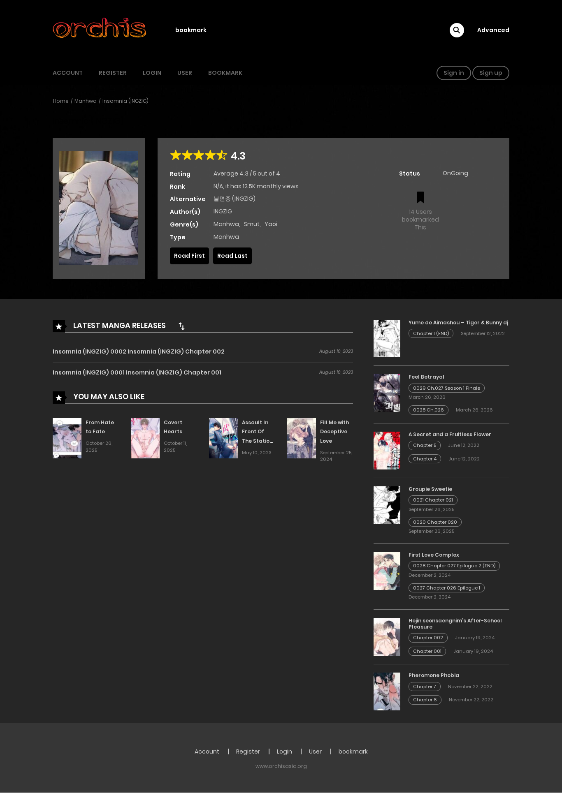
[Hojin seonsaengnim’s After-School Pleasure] (387, 636)
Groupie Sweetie (430, 489)
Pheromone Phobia (434, 675)
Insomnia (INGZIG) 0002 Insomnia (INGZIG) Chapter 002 (139, 351)
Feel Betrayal (426, 376)
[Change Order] (181, 326)
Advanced (493, 30)
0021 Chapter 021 (433, 500)
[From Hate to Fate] (67, 438)
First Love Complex (434, 554)
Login (152, 73)
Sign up (490, 73)
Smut (252, 224)
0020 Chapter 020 (435, 522)
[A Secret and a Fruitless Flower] (387, 450)
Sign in (454, 73)
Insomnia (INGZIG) (125, 100)
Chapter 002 (428, 637)
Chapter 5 (424, 445)
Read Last (232, 256)
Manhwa (85, 100)
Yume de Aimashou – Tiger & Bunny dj (458, 322)
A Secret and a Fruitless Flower (450, 434)
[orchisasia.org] (100, 30)
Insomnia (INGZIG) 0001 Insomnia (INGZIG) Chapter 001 (137, 372)
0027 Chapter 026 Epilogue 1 (446, 588)
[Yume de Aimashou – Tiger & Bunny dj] (387, 338)
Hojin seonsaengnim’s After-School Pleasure (455, 623)
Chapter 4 (425, 458)
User (184, 73)
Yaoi (271, 224)
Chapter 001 (427, 651)
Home (61, 100)
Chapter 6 (425, 699)
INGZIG (223, 211)
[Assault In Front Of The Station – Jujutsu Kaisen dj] (223, 438)
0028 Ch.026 (428, 410)
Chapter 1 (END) (431, 333)
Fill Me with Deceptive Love (334, 432)
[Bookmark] (420, 198)
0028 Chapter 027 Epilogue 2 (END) (454, 565)
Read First (189, 256)
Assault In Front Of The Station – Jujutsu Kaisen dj (257, 441)
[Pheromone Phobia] (387, 691)
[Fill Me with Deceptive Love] (301, 438)
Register (113, 73)
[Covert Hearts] (145, 438)
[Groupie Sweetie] (387, 504)
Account (68, 73)
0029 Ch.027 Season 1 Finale (446, 388)
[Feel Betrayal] (387, 392)
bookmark (191, 30)
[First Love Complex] (387, 570)
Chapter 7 (424, 686)
